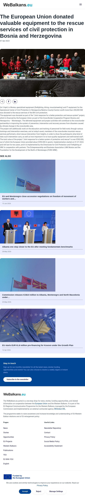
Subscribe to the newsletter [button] (17, 379)
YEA (5, 455)
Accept (25, 491)
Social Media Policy (52, 441)
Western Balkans (9, 446)
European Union (41, 403)
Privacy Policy (49, 437)
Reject (38, 491)
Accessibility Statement (53, 446)
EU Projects (7, 441)
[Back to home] (17, 4)
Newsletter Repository (52, 428)
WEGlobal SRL (59, 409)
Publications (8, 450)
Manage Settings (56, 491)
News (5, 428)
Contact (47, 433)
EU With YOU (8, 459)
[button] (80, 4)
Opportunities (8, 437)
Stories (6, 433)
